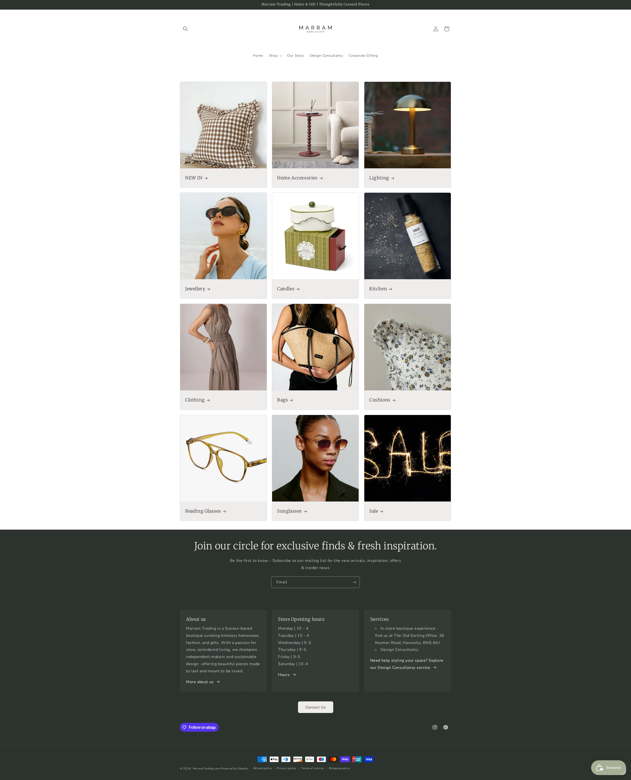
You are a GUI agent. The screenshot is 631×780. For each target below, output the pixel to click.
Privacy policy (286, 768)
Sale (373, 511)
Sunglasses (289, 511)
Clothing (195, 400)
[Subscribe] (354, 582)
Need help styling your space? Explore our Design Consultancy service (406, 664)
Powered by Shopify (234, 768)
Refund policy (262, 768)
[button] (185, 28)
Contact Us (315, 707)
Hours (284, 674)
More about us (200, 682)
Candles (286, 289)
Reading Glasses (203, 511)
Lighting (379, 178)
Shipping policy (339, 768)
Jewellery (195, 289)
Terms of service (312, 768)
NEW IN (194, 178)
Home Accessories (297, 178)
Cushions (379, 400)
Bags (282, 400)
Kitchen (378, 289)
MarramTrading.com (206, 768)
